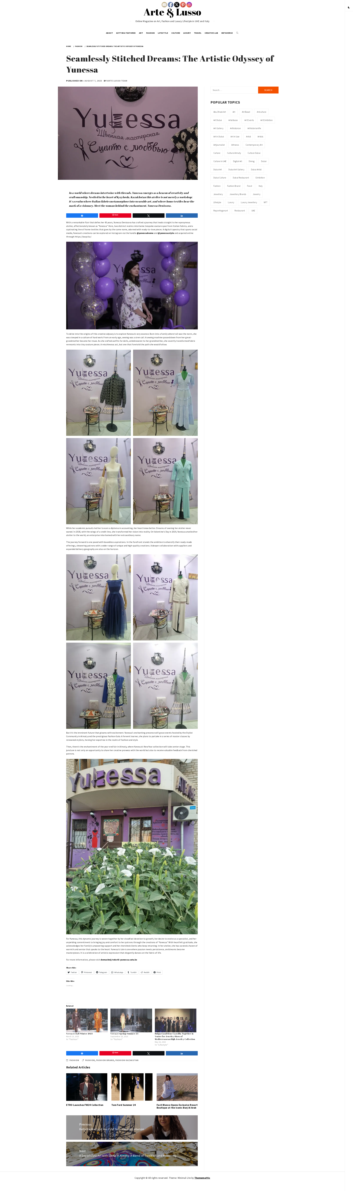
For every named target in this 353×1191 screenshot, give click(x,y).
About (109, 33)
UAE (253, 210)
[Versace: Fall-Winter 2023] (87, 1020)
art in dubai (218, 136)
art (234, 111)
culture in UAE (219, 161)
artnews (235, 144)
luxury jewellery (249, 202)
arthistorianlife (254, 128)
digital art (237, 161)
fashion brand (105, 1060)
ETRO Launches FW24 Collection (84, 1104)
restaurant (240, 210)
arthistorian (235, 128)
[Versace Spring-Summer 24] (131, 1020)
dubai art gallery (236, 169)
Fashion (150, 33)
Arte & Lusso (172, 11)
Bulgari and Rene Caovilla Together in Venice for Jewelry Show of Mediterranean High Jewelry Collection (175, 1036)
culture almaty (234, 153)
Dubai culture (219, 177)
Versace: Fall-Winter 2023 (79, 1033)
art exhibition (266, 120)
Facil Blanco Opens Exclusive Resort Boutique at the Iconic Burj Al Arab (177, 1106)
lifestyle (217, 202)
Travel (197, 33)
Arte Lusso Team (117, 80)
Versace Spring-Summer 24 (124, 1033)
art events (249, 120)
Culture (175, 33)
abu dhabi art (219, 111)
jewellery (218, 194)
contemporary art (254, 144)
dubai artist (256, 169)
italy (261, 185)
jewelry (256, 194)
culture (216, 153)
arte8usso (233, 120)
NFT (265, 202)
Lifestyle (163, 33)
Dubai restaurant (241, 177)
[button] (349, 7)
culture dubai (254, 153)
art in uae (235, 136)
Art (141, 33)
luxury (231, 202)
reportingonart (220, 210)
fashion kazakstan (127, 1060)
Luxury (187, 33)
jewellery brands (238, 194)
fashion (90, 1060)
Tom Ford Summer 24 (123, 1104)
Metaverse (227, 33)
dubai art (217, 169)
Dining (251, 161)
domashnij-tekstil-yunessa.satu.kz (119, 959)
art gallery (218, 128)
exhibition (260, 177)
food (249, 185)
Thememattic (202, 1177)
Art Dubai (217, 120)
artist (248, 136)
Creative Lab (211, 33)
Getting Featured (126, 33)
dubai (264, 161)
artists (260, 136)
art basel (246, 111)
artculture (261, 111)
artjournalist (219, 144)
